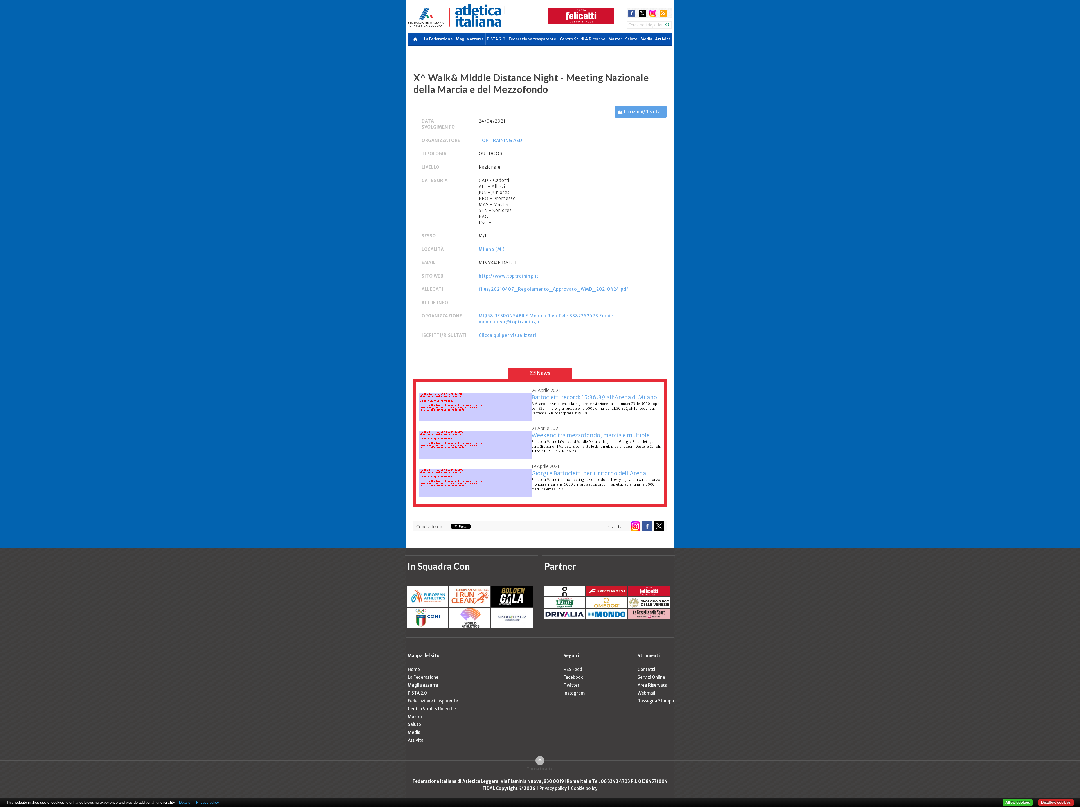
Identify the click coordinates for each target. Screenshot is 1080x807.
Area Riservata (652, 685)
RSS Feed (573, 669)
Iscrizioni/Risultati (644, 111)
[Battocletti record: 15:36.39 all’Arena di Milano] (475, 403)
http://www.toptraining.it (509, 276)
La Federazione (438, 39)
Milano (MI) (492, 249)
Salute (631, 39)
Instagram (574, 693)
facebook (631, 13)
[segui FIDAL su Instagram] (635, 526)
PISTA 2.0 (496, 39)
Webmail (646, 693)
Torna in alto (540, 769)
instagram (652, 13)
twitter (642, 13)
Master (615, 39)
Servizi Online (651, 677)
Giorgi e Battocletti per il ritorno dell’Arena (589, 473)
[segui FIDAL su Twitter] (659, 526)
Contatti (646, 669)
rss (663, 13)
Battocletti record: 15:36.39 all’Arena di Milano (594, 397)
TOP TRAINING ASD (500, 140)
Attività (662, 39)
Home (414, 669)
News (543, 373)
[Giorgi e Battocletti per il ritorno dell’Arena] (475, 479)
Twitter (571, 685)
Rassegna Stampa (656, 701)
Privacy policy (553, 788)
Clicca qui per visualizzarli (508, 335)
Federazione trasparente (532, 39)
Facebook (573, 677)
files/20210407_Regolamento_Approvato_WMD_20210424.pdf (554, 289)
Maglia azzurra (470, 39)
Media (646, 39)
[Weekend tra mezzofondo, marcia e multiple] (475, 441)
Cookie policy (584, 788)
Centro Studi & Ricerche (582, 39)
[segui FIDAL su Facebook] (647, 526)
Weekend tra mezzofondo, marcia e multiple (591, 435)
